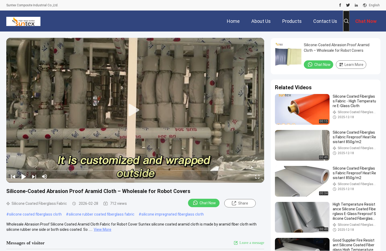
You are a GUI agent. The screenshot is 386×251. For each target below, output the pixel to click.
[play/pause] (23, 176)
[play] (135, 110)
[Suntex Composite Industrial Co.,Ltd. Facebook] (340, 5)
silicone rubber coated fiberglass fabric (101, 214)
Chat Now (208, 203)
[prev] (13, 176)
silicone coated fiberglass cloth (35, 214)
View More (102, 229)
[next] (34, 176)
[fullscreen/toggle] (257, 176)
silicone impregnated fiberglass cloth (172, 214)
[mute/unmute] (44, 176)
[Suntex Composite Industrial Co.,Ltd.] (23, 21)
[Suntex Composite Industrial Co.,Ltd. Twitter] (348, 5)
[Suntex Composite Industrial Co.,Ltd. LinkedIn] (356, 5)
